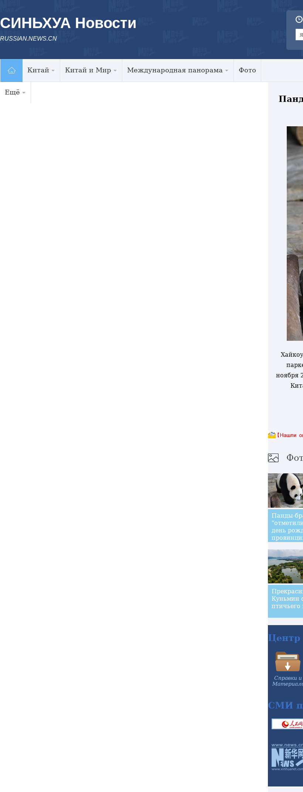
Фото (247, 70)
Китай (38, 70)
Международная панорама (175, 70)
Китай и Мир (88, 70)
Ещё (12, 92)
